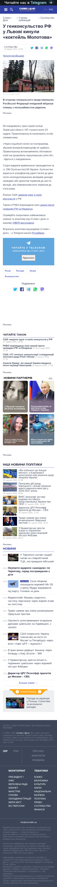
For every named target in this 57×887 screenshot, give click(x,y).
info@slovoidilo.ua (29, 822)
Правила (38, 760)
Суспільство (47, 18)
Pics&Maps (38, 233)
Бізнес (38, 777)
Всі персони (16, 806)
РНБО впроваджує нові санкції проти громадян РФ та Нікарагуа (26, 348)
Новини (9, 548)
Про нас (38, 751)
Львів (33, 271)
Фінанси (39, 809)
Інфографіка (28, 692)
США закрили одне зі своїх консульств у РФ (27, 340)
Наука (38, 788)
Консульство (12, 276)
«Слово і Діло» (23, 733)
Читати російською (13, 56)
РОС (51, 10)
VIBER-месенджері (23, 223)
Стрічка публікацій (24, 19)
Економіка (41, 780)
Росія (8, 271)
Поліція (20, 271)
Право (38, 802)
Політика (40, 798)
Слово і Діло (7, 19)
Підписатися (28, 258)
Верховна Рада (18, 784)
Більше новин (27, 683)
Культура (40, 784)
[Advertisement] (28, 118)
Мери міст (15, 802)
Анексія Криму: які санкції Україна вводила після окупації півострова (28, 364)
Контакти (38, 755)
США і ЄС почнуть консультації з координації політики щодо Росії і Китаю (28, 356)
